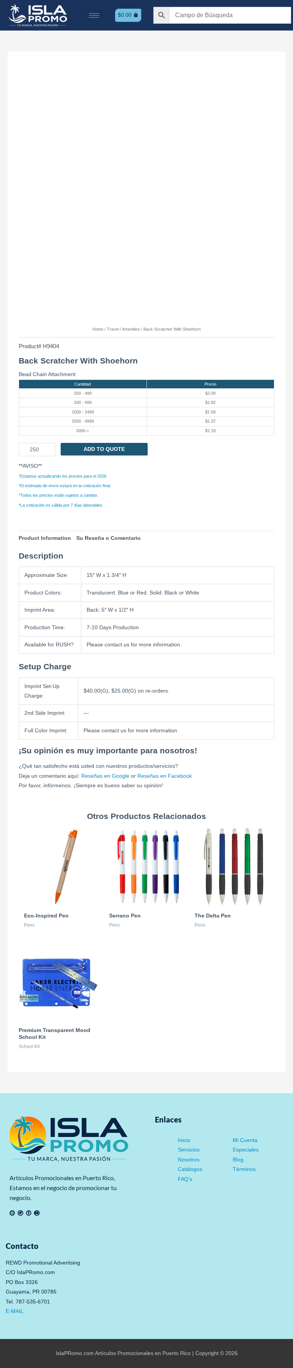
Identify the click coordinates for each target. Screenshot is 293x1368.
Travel (113, 329)
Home (97, 329)
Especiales (246, 1150)
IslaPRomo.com (75, 1353)
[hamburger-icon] (94, 15)
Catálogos (190, 1169)
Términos (244, 1169)
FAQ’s (185, 1179)
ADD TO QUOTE (104, 449)
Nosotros (189, 1160)
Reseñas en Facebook (164, 776)
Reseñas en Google (105, 776)
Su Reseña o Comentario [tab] (108, 538)
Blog (238, 1160)
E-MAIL (15, 1311)
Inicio (184, 1140)
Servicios (189, 1150)
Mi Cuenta (245, 1140)
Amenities (131, 329)
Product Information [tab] (45, 538)
